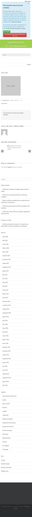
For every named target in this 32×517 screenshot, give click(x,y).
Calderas (4, 411)
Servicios (4, 442)
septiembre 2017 (6, 267)
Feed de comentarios (6, 467)
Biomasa (4, 407)
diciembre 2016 (6, 301)
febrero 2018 (5, 248)
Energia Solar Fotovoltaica (9, 423)
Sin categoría (5, 445)
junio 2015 (5, 370)
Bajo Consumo (6, 403)
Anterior (29, 64)
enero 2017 (5, 297)
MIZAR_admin (6, 100)
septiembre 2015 (6, 358)
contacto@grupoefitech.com (18, 46)
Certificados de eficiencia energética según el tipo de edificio (15, 190)
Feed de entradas (5, 464)
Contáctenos (24, 226)
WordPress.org (4, 471)
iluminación (5, 434)
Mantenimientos (6, 438)
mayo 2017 (5, 282)
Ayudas (4, 400)
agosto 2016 (5, 316)
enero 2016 (5, 343)
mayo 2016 (5, 328)
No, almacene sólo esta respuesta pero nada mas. (15, 35)
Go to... (4, 54)
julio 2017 (4, 275)
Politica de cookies (16, 22)
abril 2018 (4, 240)
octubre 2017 (5, 263)
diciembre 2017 (6, 255)
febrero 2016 (5, 339)
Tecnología (5, 449)
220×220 (4, 73)
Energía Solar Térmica (8, 426)
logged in (9, 167)
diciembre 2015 (6, 347)
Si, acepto (6, 31)
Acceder (3, 460)
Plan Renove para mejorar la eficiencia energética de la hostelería (15, 207)
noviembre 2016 (6, 305)
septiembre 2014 (6, 377)
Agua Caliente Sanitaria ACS (9, 396)
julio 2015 (4, 366)
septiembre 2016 (6, 313)
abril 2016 (4, 332)
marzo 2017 (5, 290)
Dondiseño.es (6, 512)
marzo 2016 (5, 336)
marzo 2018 (5, 244)
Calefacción (5, 415)
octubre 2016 (5, 309)
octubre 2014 (5, 374)
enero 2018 (5, 252)
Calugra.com (16, 510)
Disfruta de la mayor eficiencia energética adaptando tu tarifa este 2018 (15, 212)
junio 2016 (5, 324)
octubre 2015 (5, 355)
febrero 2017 (5, 294)
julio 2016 (4, 320)
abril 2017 (4, 286)
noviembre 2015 (6, 351)
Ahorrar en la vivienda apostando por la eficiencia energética (14, 196)
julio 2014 (4, 385)
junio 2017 (5, 278)
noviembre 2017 (6, 259)
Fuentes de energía (7, 430)
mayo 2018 (5, 236)
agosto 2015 (5, 362)
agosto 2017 (5, 271)
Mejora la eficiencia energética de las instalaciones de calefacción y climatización (15, 201)
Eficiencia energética (7, 419)
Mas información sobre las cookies (16, 28)
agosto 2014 (5, 381)
